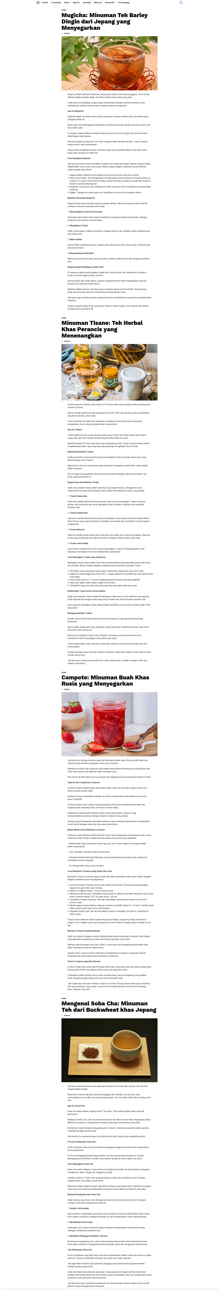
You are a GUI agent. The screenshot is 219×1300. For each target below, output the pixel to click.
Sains (67, 2)
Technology (124, 2)
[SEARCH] (180, 2)
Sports (76, 2)
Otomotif (109, 2)
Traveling (56, 2)
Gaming (87, 2)
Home (45, 2)
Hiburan (98, 2)
